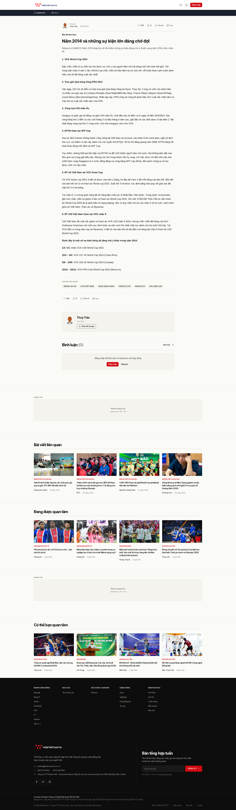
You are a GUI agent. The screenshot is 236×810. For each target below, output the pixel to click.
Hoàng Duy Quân (40, 490)
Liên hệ (151, 697)
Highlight (123, 697)
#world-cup (125, 286)
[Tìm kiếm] (180, 4)
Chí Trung (80, 670)
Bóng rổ (37, 697)
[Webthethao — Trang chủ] (46, 5)
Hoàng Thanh (124, 560)
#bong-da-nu (70, 286)
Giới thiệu (152, 692)
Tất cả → (55, 13)
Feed (121, 692)
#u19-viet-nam (87, 286)
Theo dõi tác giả (87, 326)
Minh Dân (123, 670)
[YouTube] (43, 782)
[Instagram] (49, 782)
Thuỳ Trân (74, 26)
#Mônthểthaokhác (43, 479)
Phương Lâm (167, 493)
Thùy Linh (166, 557)
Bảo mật (151, 710)
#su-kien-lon (155, 286)
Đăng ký (124, 364)
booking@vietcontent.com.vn (48, 766)
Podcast (94, 692)
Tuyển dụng (152, 701)
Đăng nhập (196, 5)
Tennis (36, 701)
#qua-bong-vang (106, 286)
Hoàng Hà (38, 557)
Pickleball (37, 706)
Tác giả (122, 706)
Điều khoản (152, 706)
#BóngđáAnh (125, 546)
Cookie (199, 805)
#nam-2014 (140, 286)
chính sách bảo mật (165, 774)
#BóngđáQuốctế (41, 546)
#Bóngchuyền (168, 546)
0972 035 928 (59, 770)
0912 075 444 (43, 770)
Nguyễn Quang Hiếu (127, 490)
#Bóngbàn (81, 659)
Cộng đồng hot (125, 701)
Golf (35, 710)
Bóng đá (37, 692)
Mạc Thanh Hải (168, 670)
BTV (78, 493)
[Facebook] (36, 782)
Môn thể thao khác (69, 35)
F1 (35, 715)
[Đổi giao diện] (186, 4)
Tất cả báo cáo (68, 692)
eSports (37, 719)
